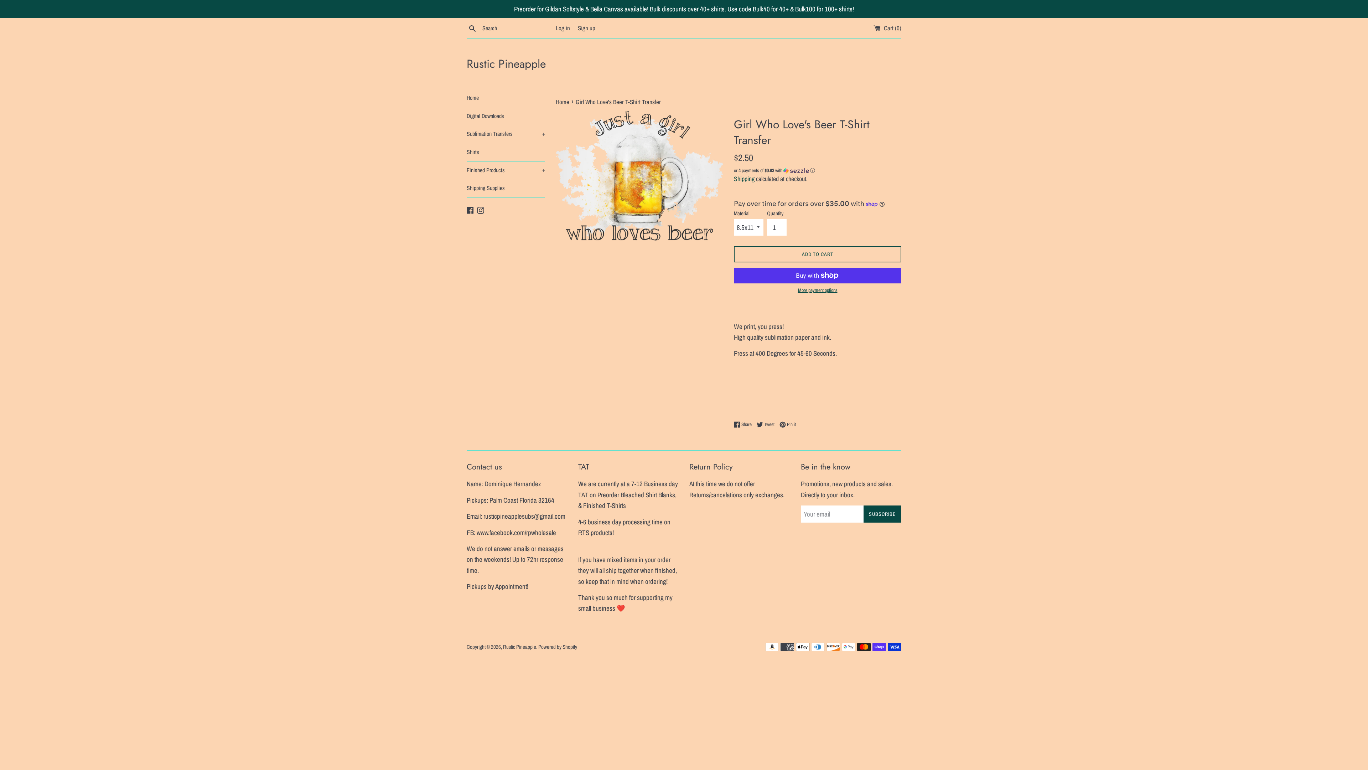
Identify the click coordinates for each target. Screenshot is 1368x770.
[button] (817, 170)
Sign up (586, 28)
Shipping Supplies (486, 188)
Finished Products (506, 170)
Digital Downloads (485, 116)
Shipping (744, 178)
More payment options (818, 290)
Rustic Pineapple (506, 64)
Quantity (775, 213)
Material (742, 213)
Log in (563, 28)
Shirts (473, 152)
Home (473, 98)
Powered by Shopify (557, 647)
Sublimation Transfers (506, 134)
